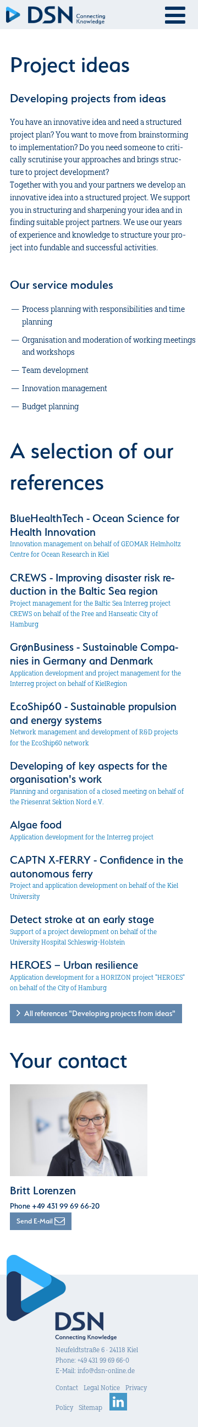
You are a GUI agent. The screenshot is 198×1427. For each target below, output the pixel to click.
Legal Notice (102, 1388)
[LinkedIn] (118, 1407)
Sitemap (90, 1407)
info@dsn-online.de (106, 1370)
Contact (67, 1388)
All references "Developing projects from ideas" (97, 1013)
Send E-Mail (35, 1221)
